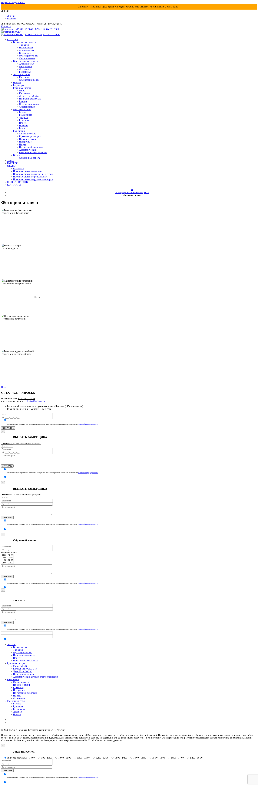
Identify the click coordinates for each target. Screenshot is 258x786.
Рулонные (24, 120)
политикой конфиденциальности (88, 424)
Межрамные (25, 66)
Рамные (23, 112)
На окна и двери (27, 139)
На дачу (23, 144)
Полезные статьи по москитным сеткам (33, 174)
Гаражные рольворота (30, 136)
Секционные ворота (29, 158)
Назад (4, 387)
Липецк (11, 16)
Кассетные (24, 77)
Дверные (23, 117)
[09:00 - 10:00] (7, 555)
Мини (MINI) (20, 666)
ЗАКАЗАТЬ (7, 466)
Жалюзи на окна (21, 74)
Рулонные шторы (22, 88)
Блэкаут (23, 101)
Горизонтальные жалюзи (25, 61)
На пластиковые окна (30, 98)
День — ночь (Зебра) (29, 96)
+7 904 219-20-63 (33, 29)
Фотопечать (19, 698)
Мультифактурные (28, 55)
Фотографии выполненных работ (132, 192)
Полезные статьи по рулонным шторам (33, 179)
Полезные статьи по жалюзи (27, 171)
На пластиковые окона (24, 674)
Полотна (23, 125)
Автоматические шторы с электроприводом (35, 676)
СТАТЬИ (11, 166)
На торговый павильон (31, 147)
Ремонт (23, 128)
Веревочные (25, 53)
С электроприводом (29, 80)
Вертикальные (20, 647)
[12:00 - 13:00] (7, 563)
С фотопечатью (27, 58)
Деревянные (25, 69)
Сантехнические (27, 133)
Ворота (16, 155)
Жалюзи (11, 644)
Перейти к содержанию (13, 2)
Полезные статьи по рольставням (30, 176)
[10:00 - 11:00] (7, 558)
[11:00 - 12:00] (7, 560)
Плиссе (17, 82)
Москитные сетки (22, 109)
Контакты (6, 26)
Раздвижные (25, 115)
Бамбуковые (25, 72)
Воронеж (11, 18)
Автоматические (27, 149)
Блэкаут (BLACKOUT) (25, 668)
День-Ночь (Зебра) (22, 671)
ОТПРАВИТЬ (8, 428)
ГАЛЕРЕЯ (12, 163)
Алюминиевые (26, 50)
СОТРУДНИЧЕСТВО (18, 182)
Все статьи (18, 168)
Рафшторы (18, 85)
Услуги (10, 160)
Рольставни (19, 131)
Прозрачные (25, 141)
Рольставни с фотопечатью (33, 152)
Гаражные (18, 687)
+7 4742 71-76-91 (51, 29)
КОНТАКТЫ (14, 184)
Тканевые (24, 45)
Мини (22, 90)
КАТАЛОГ (12, 39)
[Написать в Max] (12, 29)
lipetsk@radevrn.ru (36, 401)
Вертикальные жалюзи (24, 42)
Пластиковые (26, 47)
